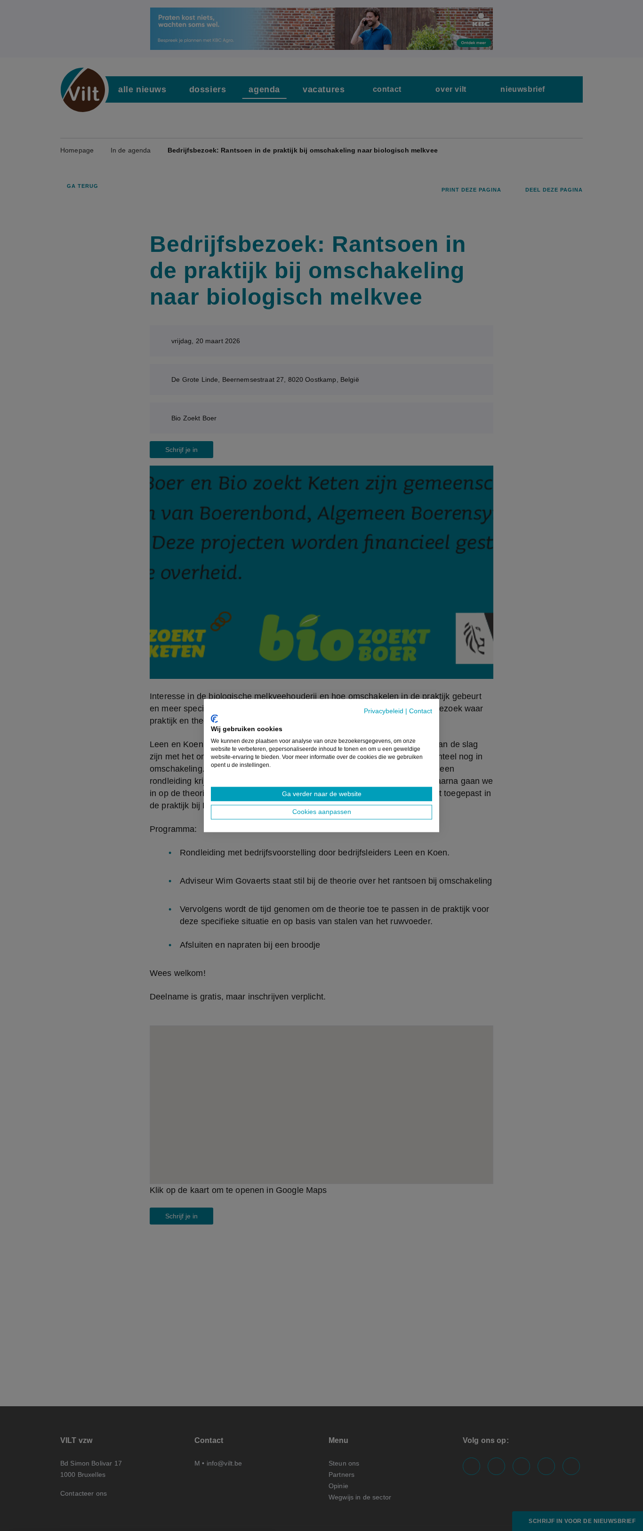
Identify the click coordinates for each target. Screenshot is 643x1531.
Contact (420, 711)
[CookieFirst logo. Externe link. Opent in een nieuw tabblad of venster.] (214, 718)
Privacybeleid (383, 711)
